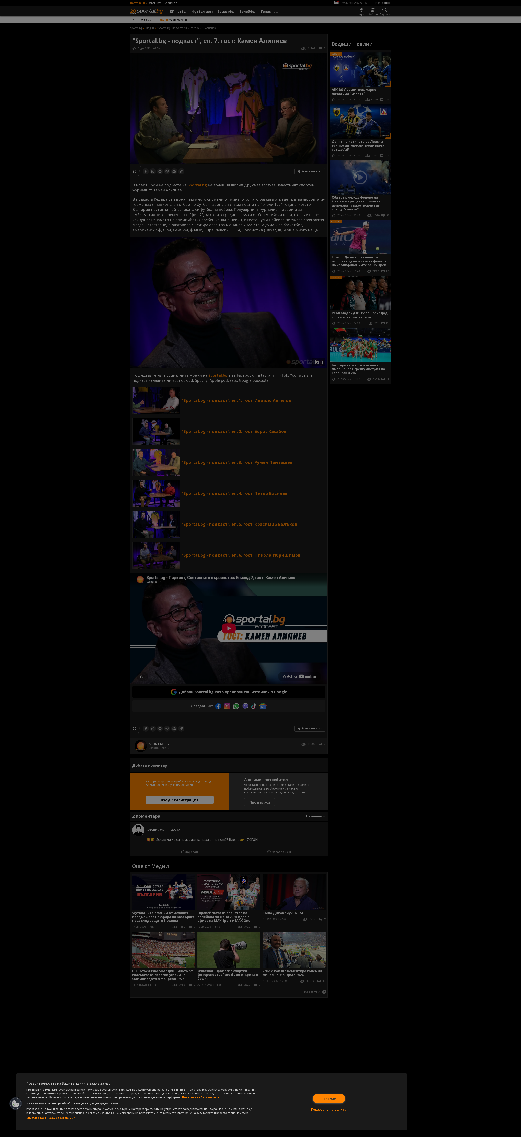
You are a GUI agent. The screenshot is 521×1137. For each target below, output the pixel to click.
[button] (15, 1103)
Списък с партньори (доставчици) (51, 1118)
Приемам (328, 1099)
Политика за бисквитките (200, 1097)
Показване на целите (329, 1109)
